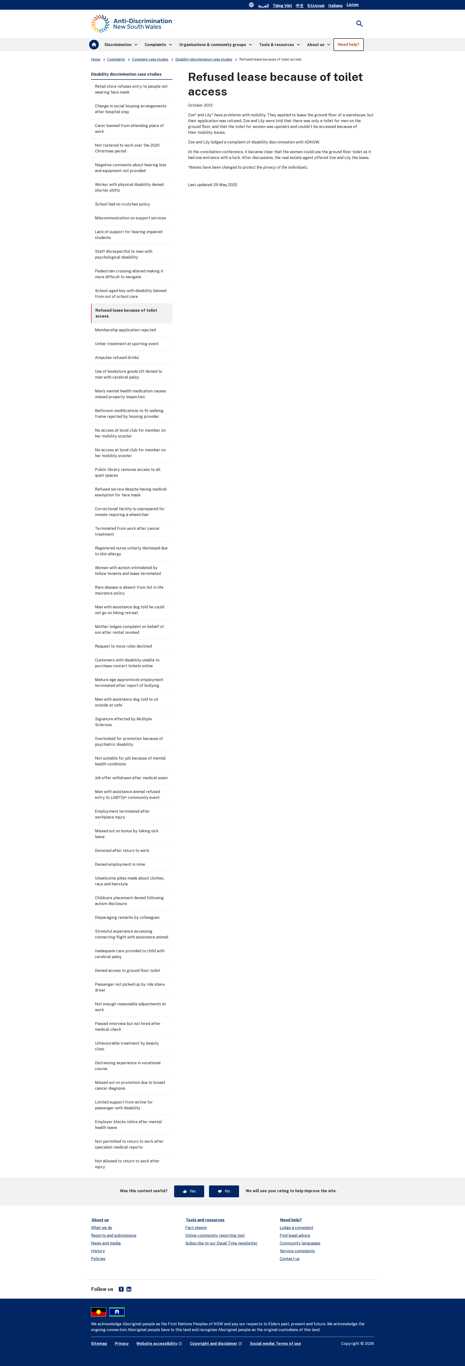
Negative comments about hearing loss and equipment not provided (130, 168)
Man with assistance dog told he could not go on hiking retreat (129, 610)
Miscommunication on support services (130, 218)
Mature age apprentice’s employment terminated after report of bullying (129, 682)
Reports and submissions (113, 1235)
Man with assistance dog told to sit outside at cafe (126, 702)
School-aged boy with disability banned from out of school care (130, 293)
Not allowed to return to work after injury (127, 1164)
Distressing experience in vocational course (128, 1066)
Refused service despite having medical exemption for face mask (131, 492)
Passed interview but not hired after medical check (128, 1026)
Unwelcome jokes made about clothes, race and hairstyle (129, 881)
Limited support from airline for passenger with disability (124, 1105)
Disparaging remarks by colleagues (127, 917)
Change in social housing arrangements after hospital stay (130, 109)
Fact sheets (196, 1227)
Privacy (122, 1343)
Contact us (290, 1258)
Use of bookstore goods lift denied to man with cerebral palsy (128, 374)
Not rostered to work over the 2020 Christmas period (127, 148)
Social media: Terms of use (275, 1343)
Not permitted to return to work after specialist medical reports (129, 1144)
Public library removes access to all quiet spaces (127, 472)
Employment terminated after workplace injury (122, 814)
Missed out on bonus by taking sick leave (126, 834)
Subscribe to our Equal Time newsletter (221, 1243)
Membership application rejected (125, 330)
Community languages (300, 1243)
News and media (106, 1243)
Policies (98, 1258)
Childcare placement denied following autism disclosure (129, 901)
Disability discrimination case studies (203, 59)
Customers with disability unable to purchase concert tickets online (127, 663)
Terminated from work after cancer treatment (127, 531)
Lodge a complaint (296, 1227)
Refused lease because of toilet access (126, 313)
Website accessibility (159, 1343)
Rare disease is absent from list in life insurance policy (129, 590)
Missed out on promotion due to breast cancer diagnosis (130, 1085)
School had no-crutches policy (122, 204)
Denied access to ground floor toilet (127, 970)
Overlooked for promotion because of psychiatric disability (129, 741)
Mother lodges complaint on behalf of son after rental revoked (129, 629)
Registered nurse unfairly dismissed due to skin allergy (131, 551)
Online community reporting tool (215, 1235)
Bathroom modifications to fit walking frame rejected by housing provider (129, 413)
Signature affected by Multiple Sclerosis (123, 722)
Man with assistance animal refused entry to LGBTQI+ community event (127, 794)
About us (100, 1220)
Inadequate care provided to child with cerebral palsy (129, 954)
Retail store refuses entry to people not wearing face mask (131, 89)
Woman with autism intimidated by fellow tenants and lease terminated (128, 570)
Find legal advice (295, 1235)
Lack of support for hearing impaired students (128, 235)
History (98, 1251)
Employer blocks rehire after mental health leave (128, 1125)
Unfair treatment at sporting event (127, 344)
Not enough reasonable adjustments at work (130, 1007)
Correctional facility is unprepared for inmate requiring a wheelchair (130, 512)
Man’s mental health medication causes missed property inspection (130, 394)
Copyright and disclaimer (216, 1343)
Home (95, 59)
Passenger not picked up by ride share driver (130, 987)
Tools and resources (205, 1220)
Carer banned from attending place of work (129, 128)
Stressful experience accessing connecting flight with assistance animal (131, 934)
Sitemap (99, 1343)
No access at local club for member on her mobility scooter (130, 433)
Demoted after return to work (122, 850)
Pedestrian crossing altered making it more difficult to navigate (129, 274)
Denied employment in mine (120, 864)
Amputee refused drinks (117, 357)
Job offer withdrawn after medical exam (131, 778)
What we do (101, 1227)
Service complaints (297, 1251)
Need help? (291, 1220)
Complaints (116, 59)
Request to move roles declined (123, 646)
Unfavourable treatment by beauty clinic (127, 1046)
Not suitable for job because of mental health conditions (130, 761)
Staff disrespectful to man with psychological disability (123, 254)
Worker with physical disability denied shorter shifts (129, 187)
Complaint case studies (150, 59)
